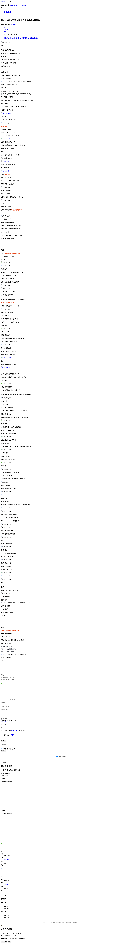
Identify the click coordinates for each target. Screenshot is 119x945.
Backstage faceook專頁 (5, 699)
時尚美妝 (14, 24)
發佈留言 (3, 750)
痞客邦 (13, 730)
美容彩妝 (13, 735)
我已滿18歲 (4, 941)
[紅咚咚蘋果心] (5, 692)
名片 (5, 31)
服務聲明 (75, 922)
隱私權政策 (68, 922)
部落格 (6, 29)
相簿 (5, 27)
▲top (2, 737)
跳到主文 (3, 16)
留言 (17, 730)
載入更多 (3, 741)
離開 (9, 941)
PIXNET (47, 922)
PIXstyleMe (7, 11)
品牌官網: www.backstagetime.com (9, 703)
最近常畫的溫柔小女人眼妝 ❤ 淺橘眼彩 (21, 38)
